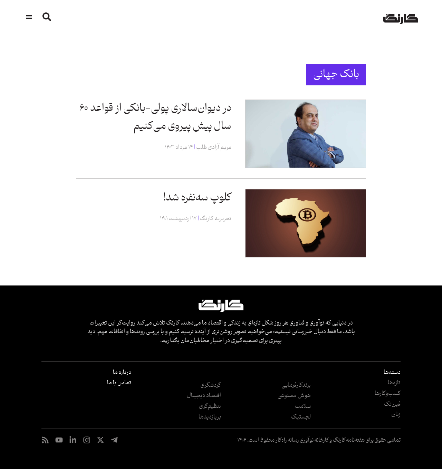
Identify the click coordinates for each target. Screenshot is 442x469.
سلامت (303, 406)
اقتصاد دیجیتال (204, 395)
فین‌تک (392, 404)
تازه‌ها (394, 382)
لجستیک (301, 417)
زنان (396, 414)
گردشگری (210, 385)
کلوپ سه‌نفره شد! (197, 197)
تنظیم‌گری (210, 406)
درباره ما (122, 372)
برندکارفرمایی (296, 385)
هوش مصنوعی (294, 395)
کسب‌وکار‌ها (388, 393)
